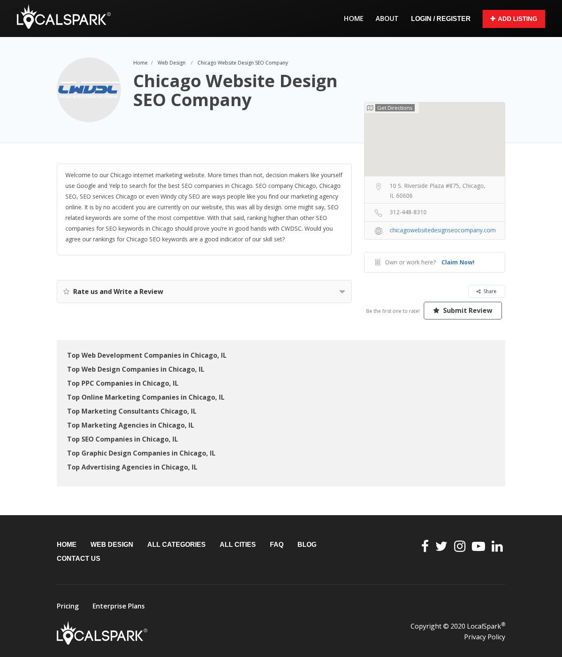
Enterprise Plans (119, 606)
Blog (306, 544)
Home (353, 18)
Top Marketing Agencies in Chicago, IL (130, 425)
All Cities (238, 544)
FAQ (276, 544)
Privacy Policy (484, 636)
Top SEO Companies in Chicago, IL (122, 439)
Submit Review (466, 310)
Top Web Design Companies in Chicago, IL (135, 369)
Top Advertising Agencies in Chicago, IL (132, 467)
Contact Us (78, 558)
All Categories (176, 544)
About (387, 18)
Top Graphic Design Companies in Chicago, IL (141, 453)
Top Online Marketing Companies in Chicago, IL (146, 397)
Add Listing (517, 18)
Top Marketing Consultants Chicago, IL (132, 411)
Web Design (172, 62)
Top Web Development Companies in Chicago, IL (147, 355)
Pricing (68, 606)
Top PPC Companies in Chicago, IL (123, 383)
